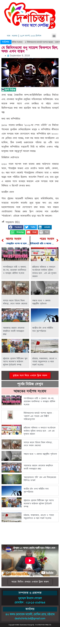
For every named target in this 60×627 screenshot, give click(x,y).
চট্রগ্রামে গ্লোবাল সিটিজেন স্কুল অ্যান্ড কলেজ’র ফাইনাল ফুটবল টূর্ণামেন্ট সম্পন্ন (15, 361)
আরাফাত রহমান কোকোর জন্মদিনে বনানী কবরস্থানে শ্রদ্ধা (13, 331)
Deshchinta (23, 625)
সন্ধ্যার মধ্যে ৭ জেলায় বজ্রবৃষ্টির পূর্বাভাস (41, 302)
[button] (54, 35)
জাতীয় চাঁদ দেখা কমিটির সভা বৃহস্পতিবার (42, 329)
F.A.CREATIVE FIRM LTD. (43, 625)
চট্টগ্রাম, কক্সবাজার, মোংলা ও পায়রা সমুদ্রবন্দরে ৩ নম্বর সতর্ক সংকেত (44, 361)
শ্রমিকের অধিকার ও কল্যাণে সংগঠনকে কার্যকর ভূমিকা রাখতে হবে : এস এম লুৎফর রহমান (44, 271)
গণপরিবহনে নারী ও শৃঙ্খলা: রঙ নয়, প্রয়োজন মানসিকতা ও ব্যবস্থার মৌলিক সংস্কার (14, 270)
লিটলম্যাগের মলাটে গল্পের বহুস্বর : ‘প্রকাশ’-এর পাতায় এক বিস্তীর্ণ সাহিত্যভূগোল (38, 416)
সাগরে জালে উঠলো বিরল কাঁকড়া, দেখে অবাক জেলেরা (15, 302)
